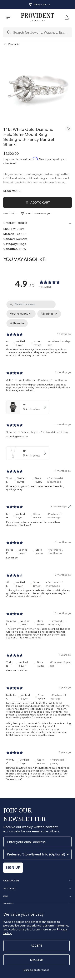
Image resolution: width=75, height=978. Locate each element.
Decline (36, 960)
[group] (37, 85)
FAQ (5, 896)
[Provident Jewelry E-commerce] (37, 17)
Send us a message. (38, 213)
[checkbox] (17, 323)
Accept (36, 945)
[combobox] (36, 854)
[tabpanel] (38, 544)
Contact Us (11, 880)
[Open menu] (8, 17)
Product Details (15, 223)
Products (14, 44)
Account (9, 888)
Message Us (42, 4)
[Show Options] (68, 854)
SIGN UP (13, 867)
